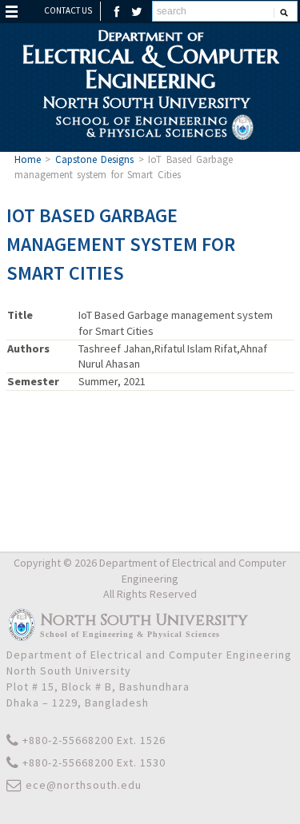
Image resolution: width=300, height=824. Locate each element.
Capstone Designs (94, 159)
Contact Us (68, 10)
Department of (150, 59)
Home (27, 159)
